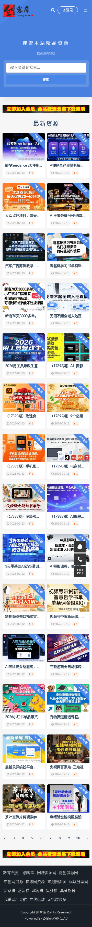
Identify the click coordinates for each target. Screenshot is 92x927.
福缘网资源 (35, 882)
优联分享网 (78, 882)
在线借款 (37, 900)
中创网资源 (13, 882)
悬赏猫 (23, 891)
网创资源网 (68, 873)
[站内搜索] (53, 10)
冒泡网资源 (56, 882)
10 (78, 838)
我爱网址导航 (15, 900)
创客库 (28, 873)
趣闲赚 (37, 891)
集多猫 (51, 891)
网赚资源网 (46, 873)
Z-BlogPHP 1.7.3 (55, 918)
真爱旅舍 (67, 891)
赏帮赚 (9, 891)
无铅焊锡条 (56, 900)
